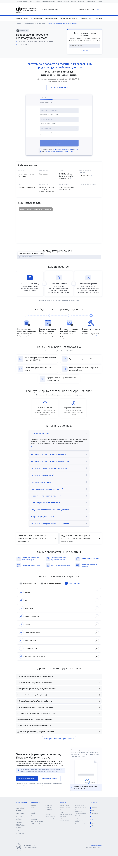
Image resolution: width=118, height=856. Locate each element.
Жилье (27, 624)
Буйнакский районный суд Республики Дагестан (35, 707)
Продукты (63, 802)
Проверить (84, 50)
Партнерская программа (22, 1)
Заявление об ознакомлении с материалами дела (31, 559)
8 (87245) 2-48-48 (23, 45)
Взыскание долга (87, 18)
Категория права (27, 257)
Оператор (99, 1)
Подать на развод (64, 805)
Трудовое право (35, 18)
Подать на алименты (65, 807)
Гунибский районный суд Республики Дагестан (34, 719)
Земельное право (79, 805)
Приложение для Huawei (81, 826)
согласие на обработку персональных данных (59, 152)
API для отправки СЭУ (80, 818)
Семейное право (21, 18)
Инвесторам (81, 1)
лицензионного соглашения (63, 149)
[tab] (59, 433)
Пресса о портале (90, 1)
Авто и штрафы (31, 640)
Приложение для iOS (80, 823)
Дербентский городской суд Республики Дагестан (35, 725)
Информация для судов (48, 1)
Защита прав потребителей (69, 18)
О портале (73, 1)
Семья (27, 592)
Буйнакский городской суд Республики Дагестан (35, 701)
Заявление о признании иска (90, 559)
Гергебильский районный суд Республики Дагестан (36, 713)
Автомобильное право (80, 807)
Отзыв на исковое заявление (60, 565)
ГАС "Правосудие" (35, 823)
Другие (98, 18)
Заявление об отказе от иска (31, 565)
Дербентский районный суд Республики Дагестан (35, 732)
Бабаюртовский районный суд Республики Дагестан (36, 689)
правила (75, 149)
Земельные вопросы (32, 632)
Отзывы (32, 1)
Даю (57, 152)
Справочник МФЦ (50, 821)
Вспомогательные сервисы (35, 656)
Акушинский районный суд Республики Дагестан (35, 676)
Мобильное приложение (37, 821)
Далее (58, 143)
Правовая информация (63, 1)
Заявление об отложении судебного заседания (59, 559)
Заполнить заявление (58, 87)
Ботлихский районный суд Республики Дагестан (34, 695)
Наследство (29, 608)
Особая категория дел (80, 813)
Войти (99, 9)
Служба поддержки (21, 802)
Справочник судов (50, 816)
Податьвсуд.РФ (35, 802)
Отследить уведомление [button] (50, 9)
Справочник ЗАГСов (51, 819)
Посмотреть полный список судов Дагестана (59, 739)
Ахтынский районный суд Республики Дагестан (34, 683)
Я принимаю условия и (60, 149)
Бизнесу (38, 1)
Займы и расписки (32, 616)
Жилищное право (50, 18)
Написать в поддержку (50, 778)
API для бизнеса (79, 815)
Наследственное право (66, 814)
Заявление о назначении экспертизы (89, 565)
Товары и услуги (31, 648)
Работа (27, 600)
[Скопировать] (70, 178)
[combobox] (59, 111)
